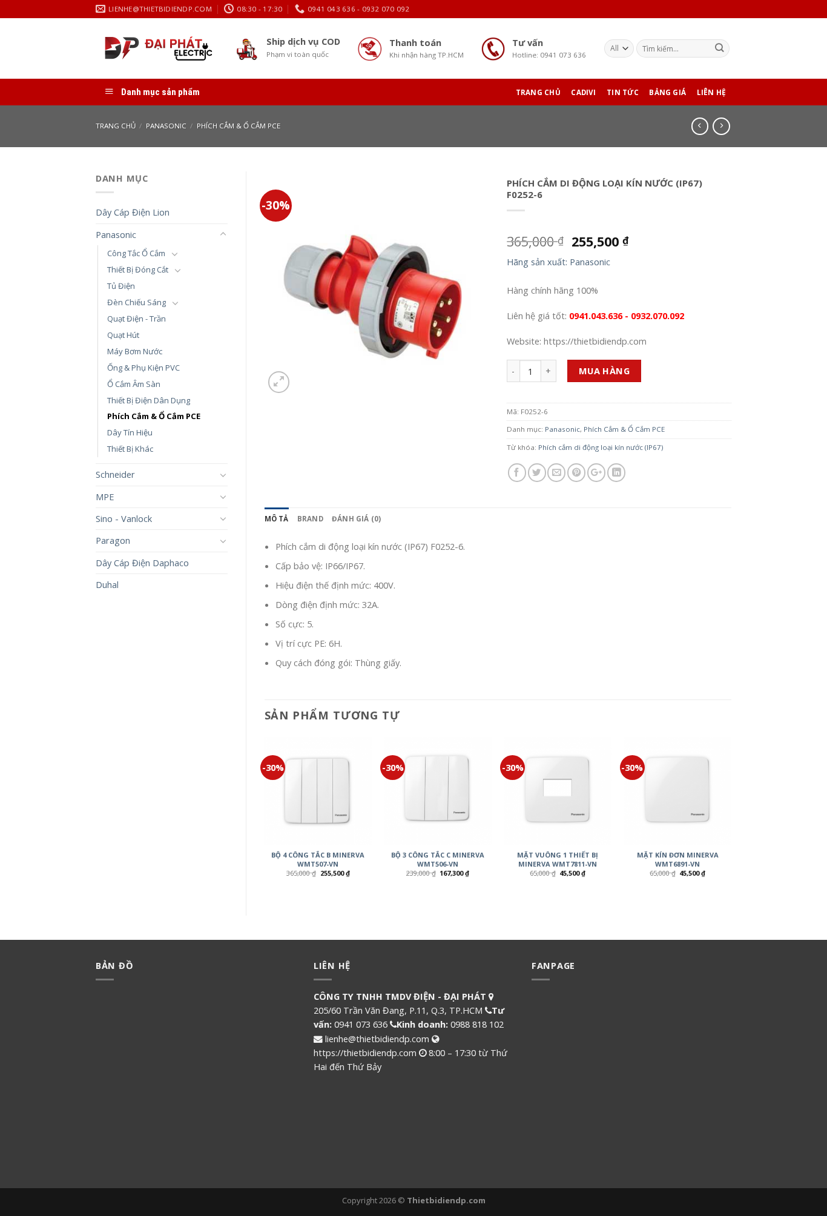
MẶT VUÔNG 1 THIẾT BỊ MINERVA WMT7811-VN (557, 859)
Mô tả (277, 518)
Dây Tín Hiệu (130, 432)
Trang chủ (116, 125)
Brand (310, 518)
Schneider (115, 474)
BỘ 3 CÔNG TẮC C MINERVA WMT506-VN (437, 859)
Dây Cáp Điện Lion (133, 212)
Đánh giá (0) (356, 518)
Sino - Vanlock (124, 518)
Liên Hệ (712, 92)
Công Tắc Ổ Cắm (136, 253)
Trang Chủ (538, 92)
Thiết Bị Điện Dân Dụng (148, 400)
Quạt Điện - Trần (136, 318)
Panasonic (166, 125)
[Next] (731, 816)
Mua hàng (604, 371)
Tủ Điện (121, 285)
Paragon (113, 540)
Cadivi (583, 92)
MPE (105, 497)
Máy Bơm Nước (134, 351)
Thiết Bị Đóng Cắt (137, 269)
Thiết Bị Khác (130, 448)
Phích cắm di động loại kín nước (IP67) (600, 447)
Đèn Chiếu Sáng (136, 302)
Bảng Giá (667, 92)
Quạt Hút (123, 334)
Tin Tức (623, 92)
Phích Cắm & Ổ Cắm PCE (238, 125)
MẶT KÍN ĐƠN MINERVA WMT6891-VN (678, 859)
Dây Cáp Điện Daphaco (142, 563)
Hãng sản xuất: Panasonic (558, 262)
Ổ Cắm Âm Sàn (133, 383)
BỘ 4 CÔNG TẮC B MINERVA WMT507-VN (317, 859)
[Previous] (265, 816)
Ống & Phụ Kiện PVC (143, 367)
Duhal (107, 584)
